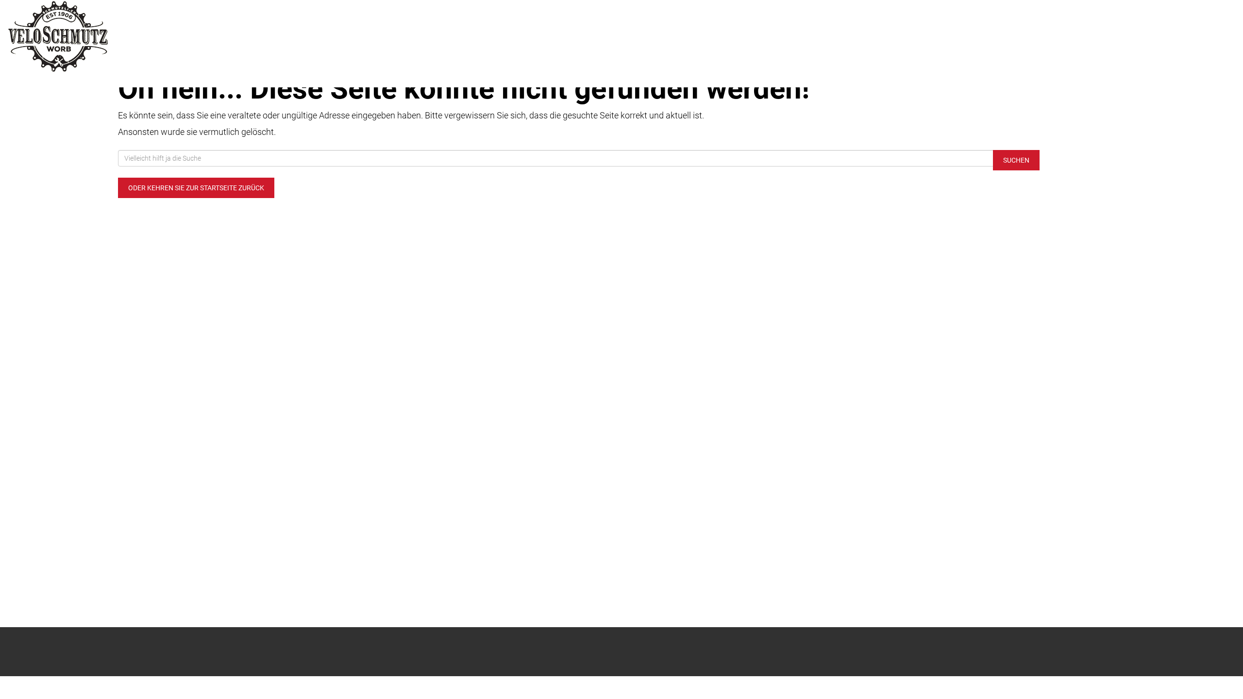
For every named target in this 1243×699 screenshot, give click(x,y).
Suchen (1016, 160)
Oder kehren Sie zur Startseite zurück (196, 188)
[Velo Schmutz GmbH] (259, 36)
